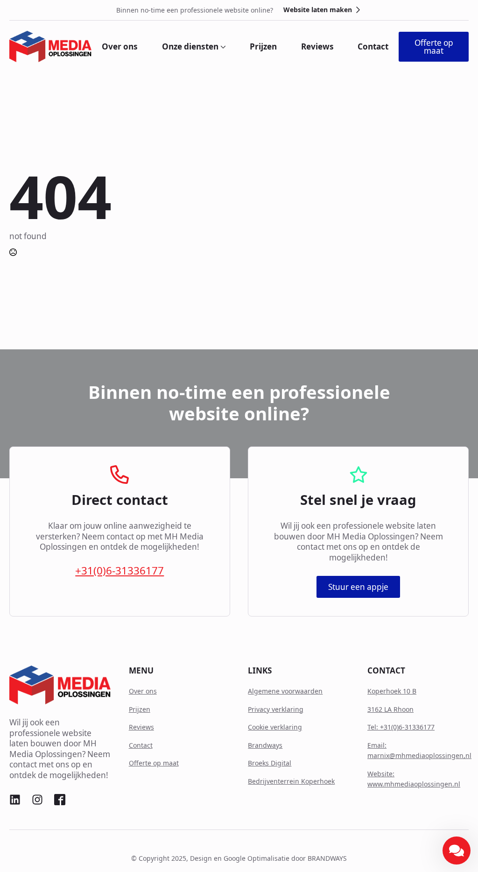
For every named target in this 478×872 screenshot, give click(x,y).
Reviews (317, 46)
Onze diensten (190, 46)
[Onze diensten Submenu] (222, 46)
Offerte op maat (154, 763)
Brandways (265, 745)
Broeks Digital (269, 763)
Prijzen (263, 46)
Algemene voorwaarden (285, 691)
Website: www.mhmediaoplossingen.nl (413, 778)
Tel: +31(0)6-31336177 (401, 727)
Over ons (120, 46)
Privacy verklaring (275, 709)
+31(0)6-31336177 (119, 571)
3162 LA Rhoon (390, 709)
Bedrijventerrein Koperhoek (291, 781)
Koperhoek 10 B (391, 691)
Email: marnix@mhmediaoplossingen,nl (419, 750)
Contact (373, 46)
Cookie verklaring (275, 727)
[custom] (15, 799)
